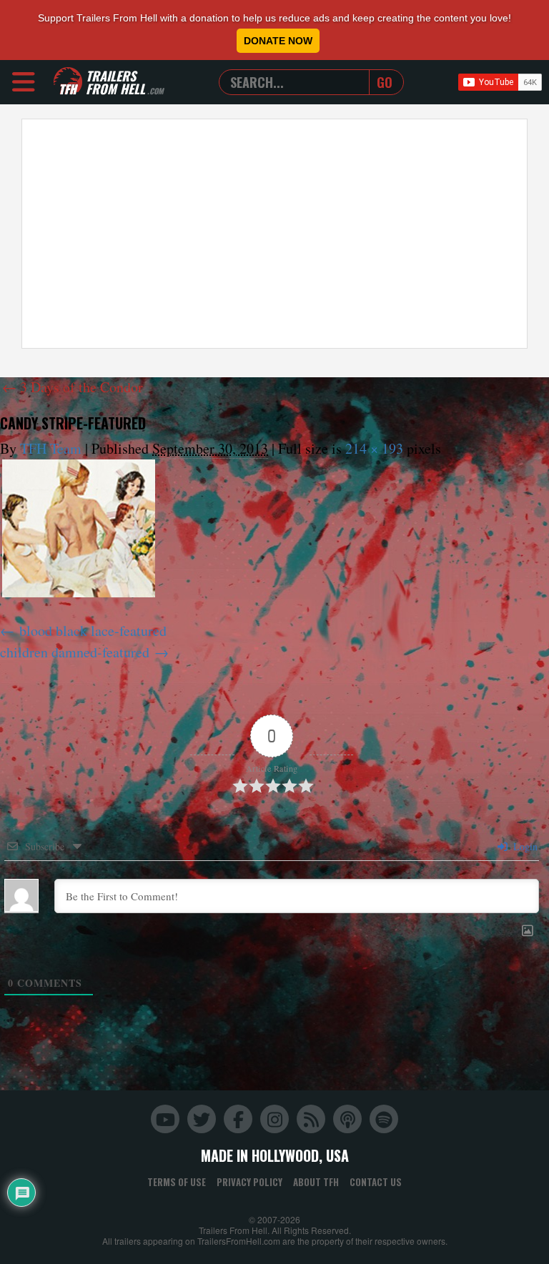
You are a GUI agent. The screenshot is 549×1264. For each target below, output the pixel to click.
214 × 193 (374, 448)
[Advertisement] (274, 234)
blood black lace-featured (93, 630)
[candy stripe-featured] (78, 528)
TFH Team (50, 448)
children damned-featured (74, 652)
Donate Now (278, 40)
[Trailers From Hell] (68, 81)
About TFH (316, 1182)
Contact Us (376, 1182)
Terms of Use (176, 1182)
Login (524, 846)
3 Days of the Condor (72, 387)
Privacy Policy (249, 1182)
